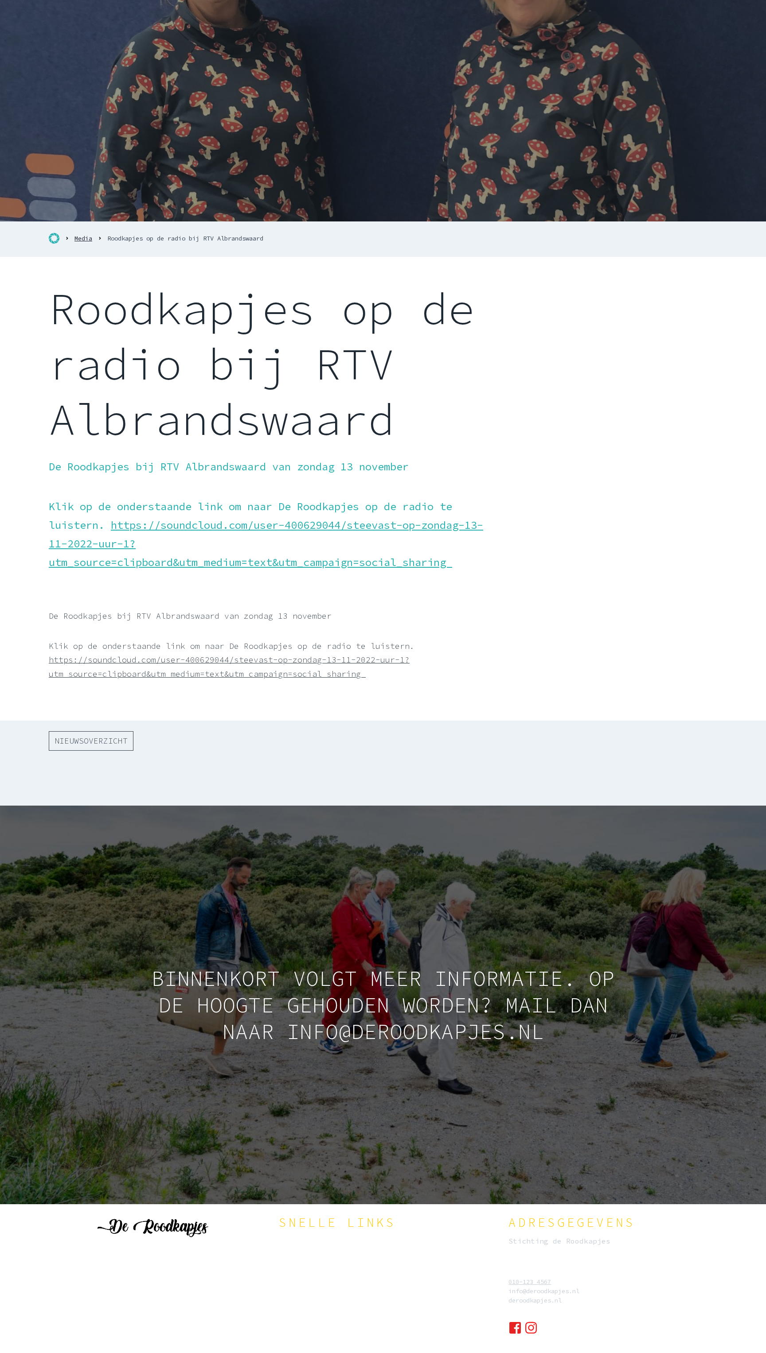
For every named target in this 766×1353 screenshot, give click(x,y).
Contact (304, 1330)
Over (299, 1256)
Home (299, 1242)
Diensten (306, 1271)
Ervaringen (310, 1315)
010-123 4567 (529, 1282)
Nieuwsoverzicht (91, 741)
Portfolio (308, 1300)
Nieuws (302, 1286)
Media (83, 238)
